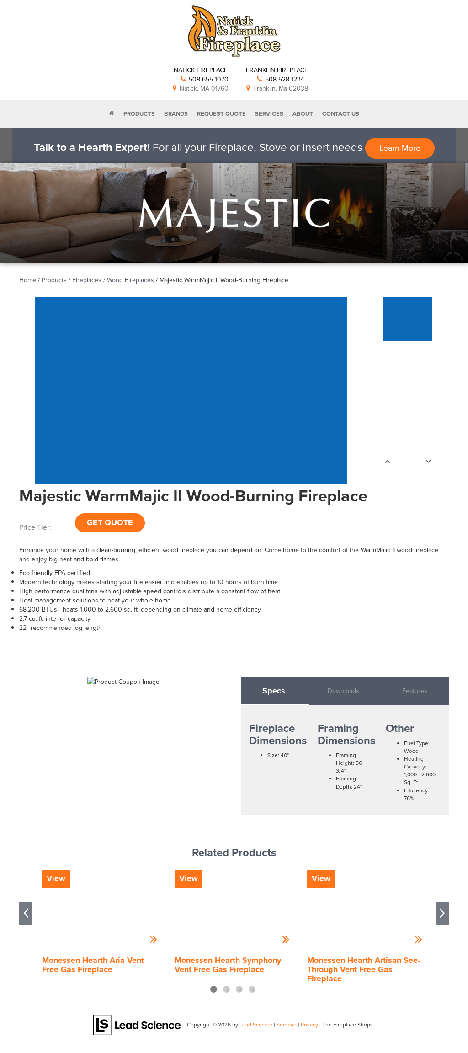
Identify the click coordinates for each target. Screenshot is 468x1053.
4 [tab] (252, 989)
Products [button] (139, 113)
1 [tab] (213, 989)
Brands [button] (176, 113)
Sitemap (287, 1024)
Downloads (343, 690)
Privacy (309, 1024)
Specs (273, 691)
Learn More (399, 148)
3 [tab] (239, 989)
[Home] (111, 114)
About (302, 113)
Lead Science (255, 1024)
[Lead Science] (137, 1024)
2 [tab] (226, 989)
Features (414, 690)
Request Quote (221, 113)
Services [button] (269, 113)
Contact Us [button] (340, 113)
